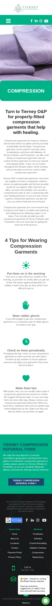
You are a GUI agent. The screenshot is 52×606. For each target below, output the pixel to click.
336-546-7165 (27, 570)
